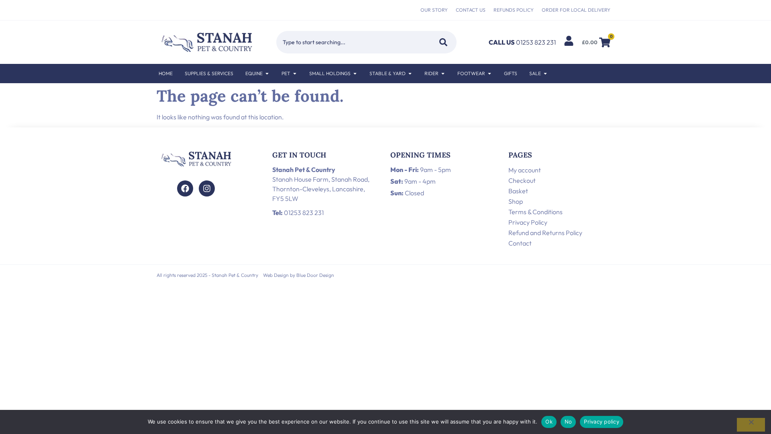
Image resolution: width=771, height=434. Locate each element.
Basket (518, 191)
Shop (515, 201)
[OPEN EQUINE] (267, 73)
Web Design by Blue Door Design (298, 275)
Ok (549, 421)
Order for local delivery (576, 10)
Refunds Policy (514, 10)
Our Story (434, 10)
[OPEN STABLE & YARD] (410, 73)
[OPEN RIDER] (443, 73)
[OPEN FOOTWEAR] (489, 73)
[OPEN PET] (294, 73)
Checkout (522, 180)
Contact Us (470, 10)
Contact (520, 243)
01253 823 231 (298, 213)
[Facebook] (185, 188)
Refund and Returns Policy (545, 233)
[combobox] (351, 42)
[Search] (442, 42)
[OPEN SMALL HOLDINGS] (355, 73)
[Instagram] (207, 188)
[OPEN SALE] (545, 73)
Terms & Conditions (535, 212)
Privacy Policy (527, 222)
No (568, 421)
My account (524, 170)
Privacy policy (601, 421)
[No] (751, 425)
